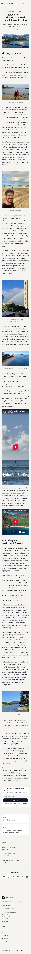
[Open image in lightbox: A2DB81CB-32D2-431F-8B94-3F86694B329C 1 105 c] (15, 297)
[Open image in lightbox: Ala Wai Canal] (15, 700)
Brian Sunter (7, 3)
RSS (17, 950)
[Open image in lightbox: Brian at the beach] (15, 188)
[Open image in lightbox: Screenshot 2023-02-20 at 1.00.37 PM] (15, 357)
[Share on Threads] (8, 877)
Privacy (23, 950)
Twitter (18, 780)
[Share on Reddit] (22, 877)
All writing (5, 921)
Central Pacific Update (8, 908)
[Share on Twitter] (4, 877)
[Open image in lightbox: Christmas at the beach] (15, 90)
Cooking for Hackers (7, 917)
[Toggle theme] (23, 3)
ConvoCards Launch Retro (9, 912)
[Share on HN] (27, 877)
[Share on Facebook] (18, 877)
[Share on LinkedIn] (13, 877)
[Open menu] (28, 3)
